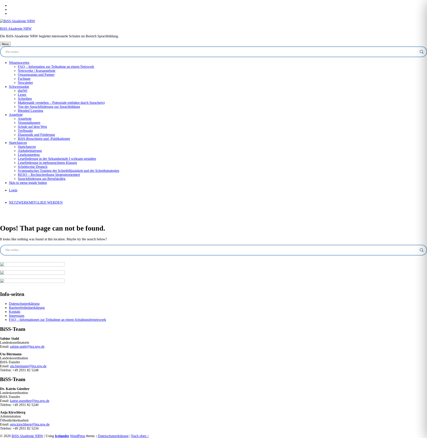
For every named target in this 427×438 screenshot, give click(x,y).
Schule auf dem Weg (32, 127)
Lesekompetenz (29, 155)
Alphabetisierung (30, 151)
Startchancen (18, 143)
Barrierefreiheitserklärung (27, 307)
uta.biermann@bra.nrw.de (28, 366)
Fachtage (24, 78)
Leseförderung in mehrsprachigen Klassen (47, 163)
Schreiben (25, 98)
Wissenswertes (19, 62)
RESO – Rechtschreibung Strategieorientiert (49, 175)
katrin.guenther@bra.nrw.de (29, 401)
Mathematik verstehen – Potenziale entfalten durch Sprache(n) (61, 102)
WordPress (77, 436)
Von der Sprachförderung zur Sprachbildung (49, 106)
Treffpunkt (25, 131)
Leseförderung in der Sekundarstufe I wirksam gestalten (57, 159)
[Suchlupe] (422, 52)
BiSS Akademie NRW (16, 28)
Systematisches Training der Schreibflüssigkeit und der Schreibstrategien (68, 171)
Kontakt (14, 311)
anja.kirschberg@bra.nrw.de (30, 424)
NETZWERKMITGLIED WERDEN (36, 202)
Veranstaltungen (29, 123)
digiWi (22, 90)
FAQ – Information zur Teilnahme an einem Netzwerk (56, 66)
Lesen (22, 94)
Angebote (16, 115)
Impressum (16, 315)
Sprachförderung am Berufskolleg (41, 179)
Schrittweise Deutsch (32, 167)
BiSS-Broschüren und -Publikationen (44, 139)
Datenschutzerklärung (24, 303)
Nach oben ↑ (140, 436)
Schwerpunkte (19, 86)
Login (13, 190)
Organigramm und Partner (36, 74)
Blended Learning (30, 111)
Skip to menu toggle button (28, 183)
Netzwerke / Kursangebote (36, 70)
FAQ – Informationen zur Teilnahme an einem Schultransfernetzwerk (57, 319)
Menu (5, 44)
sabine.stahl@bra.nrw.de (27, 346)
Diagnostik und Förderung (36, 135)
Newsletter (25, 82)
